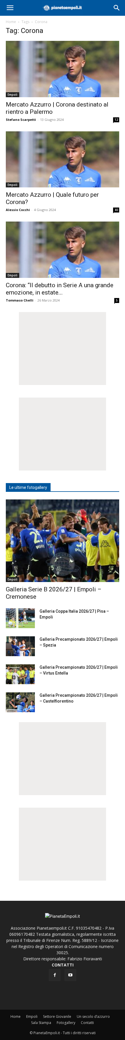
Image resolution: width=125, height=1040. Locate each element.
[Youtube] (70, 975)
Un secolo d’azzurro (93, 1016)
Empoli (12, 95)
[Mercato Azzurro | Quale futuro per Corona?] (62, 159)
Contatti (87, 1022)
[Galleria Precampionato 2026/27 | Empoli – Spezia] (20, 646)
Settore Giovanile (57, 1016)
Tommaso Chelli (19, 300)
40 (116, 210)
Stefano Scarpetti (21, 119)
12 (116, 120)
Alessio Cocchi (18, 210)
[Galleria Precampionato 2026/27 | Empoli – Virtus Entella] (20, 674)
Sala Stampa (41, 1022)
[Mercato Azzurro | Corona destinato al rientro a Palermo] (62, 69)
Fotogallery (66, 1022)
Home (11, 21)
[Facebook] (54, 975)
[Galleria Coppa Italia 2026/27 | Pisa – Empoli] (20, 618)
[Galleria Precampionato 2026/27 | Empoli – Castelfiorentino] (20, 702)
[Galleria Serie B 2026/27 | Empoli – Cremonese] (62, 540)
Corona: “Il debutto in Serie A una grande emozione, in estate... (59, 289)
